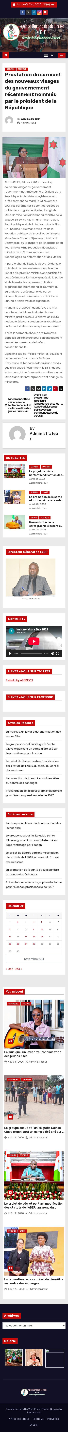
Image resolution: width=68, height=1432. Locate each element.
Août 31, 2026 (37, 478)
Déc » (18, 969)
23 (18, 944)
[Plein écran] (57, 653)
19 (42, 936)
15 (10, 936)
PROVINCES (53, 1419)
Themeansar (34, 1412)
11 (33, 929)
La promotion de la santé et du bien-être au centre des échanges (46, 500)
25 (34, 944)
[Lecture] (10, 653)
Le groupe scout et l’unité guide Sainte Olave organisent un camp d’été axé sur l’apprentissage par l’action (32, 748)
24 (26, 944)
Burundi (10, 69)
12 (42, 929)
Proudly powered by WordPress (23, 1409)
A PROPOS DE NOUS (19, 1419)
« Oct (9, 969)
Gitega (34, 517)
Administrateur (30, 119)
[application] (34, 641)
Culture (26, 1004)
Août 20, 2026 (37, 504)
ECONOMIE (38, 1419)
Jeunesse (27, 1079)
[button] (53, 55)
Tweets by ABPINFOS (19, 680)
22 (10, 944)
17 (26, 936)
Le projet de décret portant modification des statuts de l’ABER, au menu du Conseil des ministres (32, 765)
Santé (45, 492)
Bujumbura (13, 1004)
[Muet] (52, 653)
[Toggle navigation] (45, 55)
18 (34, 936)
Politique (22, 69)
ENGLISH (34, 1424)
